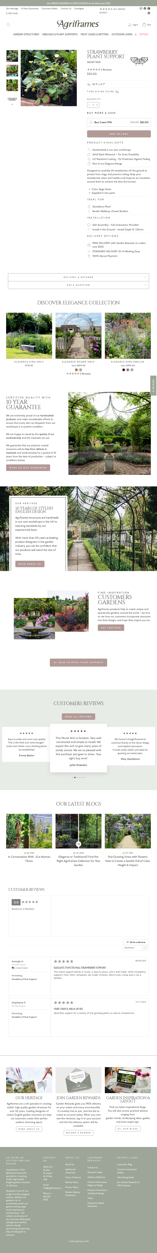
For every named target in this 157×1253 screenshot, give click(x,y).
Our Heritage (12, 8)
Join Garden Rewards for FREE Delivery (128, 1184)
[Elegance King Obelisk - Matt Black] (123, 369)
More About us (29, 1129)
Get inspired (111, 627)
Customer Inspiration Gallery (127, 1171)
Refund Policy (71, 1182)
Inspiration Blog (124, 1164)
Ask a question (78, 285)
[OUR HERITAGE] (29, 1080)
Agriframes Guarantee (70, 1171)
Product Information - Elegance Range (98, 1183)
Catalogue (79, 8)
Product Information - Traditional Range (98, 1191)
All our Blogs (128, 1129)
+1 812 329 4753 (47, 1196)
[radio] (119, 122)
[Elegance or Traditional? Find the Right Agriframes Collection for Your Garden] (78, 831)
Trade (90, 1198)
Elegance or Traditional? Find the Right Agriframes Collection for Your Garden (78, 861)
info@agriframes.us (52, 1188)
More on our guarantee (28, 467)
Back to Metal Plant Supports (80, 662)
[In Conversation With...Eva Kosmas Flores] (29, 831)
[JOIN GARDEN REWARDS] (78, 1080)
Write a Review (137, 942)
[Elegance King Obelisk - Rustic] (127, 369)
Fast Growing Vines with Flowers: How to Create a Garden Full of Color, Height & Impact (128, 861)
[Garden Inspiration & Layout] (128, 1080)
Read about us (30, 564)
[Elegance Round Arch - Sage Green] (80, 369)
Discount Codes (95, 1172)
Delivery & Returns (96, 1177)
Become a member (78, 1133)
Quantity (94, 99)
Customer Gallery (50, 8)
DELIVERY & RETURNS (78, 277)
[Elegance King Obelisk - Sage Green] (131, 369)
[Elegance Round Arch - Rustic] (76, 369)
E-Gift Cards (12, 13)
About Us (69, 1164)
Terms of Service (73, 1177)
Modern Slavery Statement (72, 1193)
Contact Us (66, 8)
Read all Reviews (78, 716)
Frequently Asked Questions (96, 1204)
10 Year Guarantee (29, 8)
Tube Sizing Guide (125, 1177)
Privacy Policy (71, 1187)
